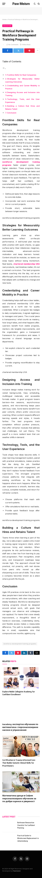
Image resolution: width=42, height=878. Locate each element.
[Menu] (3, 3)
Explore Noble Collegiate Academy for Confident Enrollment (18, 693)
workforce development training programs (20, 644)
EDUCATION (7, 26)
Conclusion (11, 113)
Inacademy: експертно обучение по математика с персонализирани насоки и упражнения (20, 727)
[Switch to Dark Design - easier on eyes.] (34, 4)
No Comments (13, 44)
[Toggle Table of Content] (4, 68)
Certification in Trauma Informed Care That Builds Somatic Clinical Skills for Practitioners (18, 762)
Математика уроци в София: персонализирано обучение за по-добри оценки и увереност (19, 798)
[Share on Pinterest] (29, 50)
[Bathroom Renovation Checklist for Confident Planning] (8, 825)
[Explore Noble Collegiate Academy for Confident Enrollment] (21, 677)
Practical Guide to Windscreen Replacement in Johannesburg (28, 838)
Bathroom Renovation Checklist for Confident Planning (26, 825)
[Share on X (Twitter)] (18, 50)
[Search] (38, 3)
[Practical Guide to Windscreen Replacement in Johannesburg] (8, 838)
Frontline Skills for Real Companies (21, 75)
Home (4, 19)
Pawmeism (16, 871)
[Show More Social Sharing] (37, 50)
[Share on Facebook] (7, 50)
